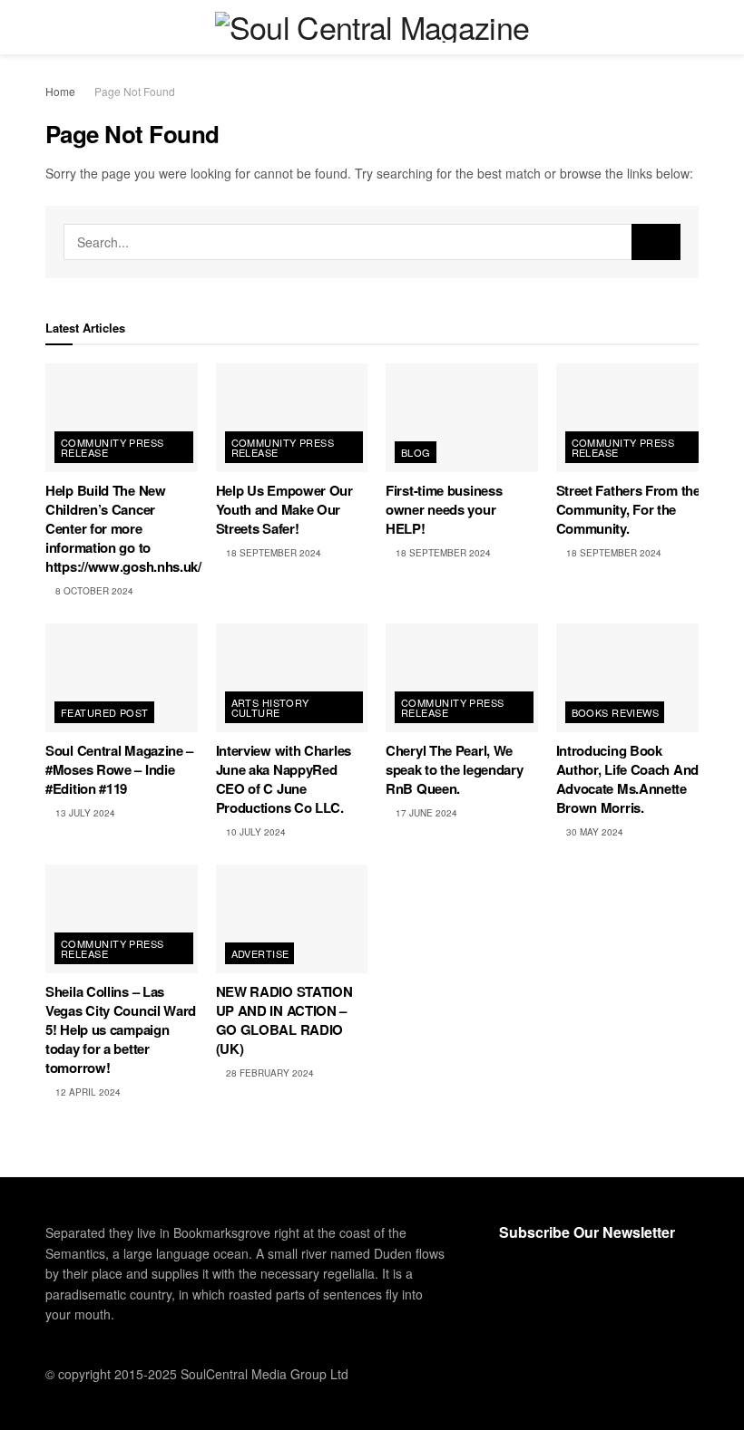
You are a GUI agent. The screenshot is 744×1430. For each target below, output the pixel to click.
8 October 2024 (93, 591)
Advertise (260, 953)
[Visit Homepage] (372, 27)
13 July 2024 (84, 813)
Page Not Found (134, 91)
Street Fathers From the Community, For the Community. (628, 509)
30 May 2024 (593, 832)
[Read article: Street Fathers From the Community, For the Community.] (632, 417)
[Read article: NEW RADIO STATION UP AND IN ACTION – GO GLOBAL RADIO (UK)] (292, 919)
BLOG (416, 452)
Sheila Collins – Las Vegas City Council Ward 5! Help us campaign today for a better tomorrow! (120, 1029)
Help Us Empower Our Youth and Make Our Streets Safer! (284, 509)
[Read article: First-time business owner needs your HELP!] (462, 417)
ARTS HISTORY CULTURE (270, 707)
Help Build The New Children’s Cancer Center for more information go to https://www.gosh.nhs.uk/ (123, 528)
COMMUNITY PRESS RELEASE (112, 447)
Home (60, 91)
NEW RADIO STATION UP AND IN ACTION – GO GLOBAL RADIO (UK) (284, 1019)
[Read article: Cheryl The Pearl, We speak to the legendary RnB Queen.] (462, 677)
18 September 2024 (272, 552)
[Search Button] (691, 27)
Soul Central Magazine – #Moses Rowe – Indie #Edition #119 (119, 769)
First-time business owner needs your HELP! (444, 509)
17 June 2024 (425, 813)
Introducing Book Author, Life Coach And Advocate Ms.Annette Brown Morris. (627, 778)
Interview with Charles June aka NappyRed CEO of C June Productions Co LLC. (283, 778)
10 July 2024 (254, 832)
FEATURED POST (105, 712)
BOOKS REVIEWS (616, 712)
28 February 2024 (268, 1073)
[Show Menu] (53, 27)
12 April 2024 (87, 1092)
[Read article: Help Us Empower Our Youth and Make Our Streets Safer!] (292, 417)
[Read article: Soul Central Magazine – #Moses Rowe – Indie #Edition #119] (121, 677)
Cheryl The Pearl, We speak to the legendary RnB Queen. (454, 769)
